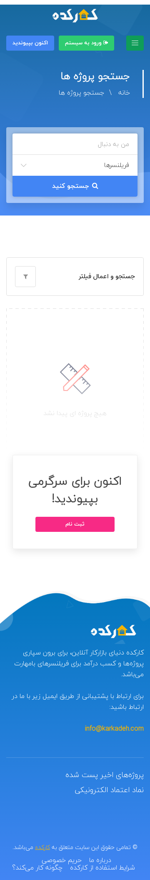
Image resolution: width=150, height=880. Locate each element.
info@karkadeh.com (114, 728)
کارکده (42, 847)
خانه (124, 92)
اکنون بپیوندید (30, 43)
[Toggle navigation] (135, 43)
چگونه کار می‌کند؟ (37, 867)
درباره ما (100, 860)
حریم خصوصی (62, 860)
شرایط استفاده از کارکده (102, 867)
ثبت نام (75, 524)
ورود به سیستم (84, 43)
